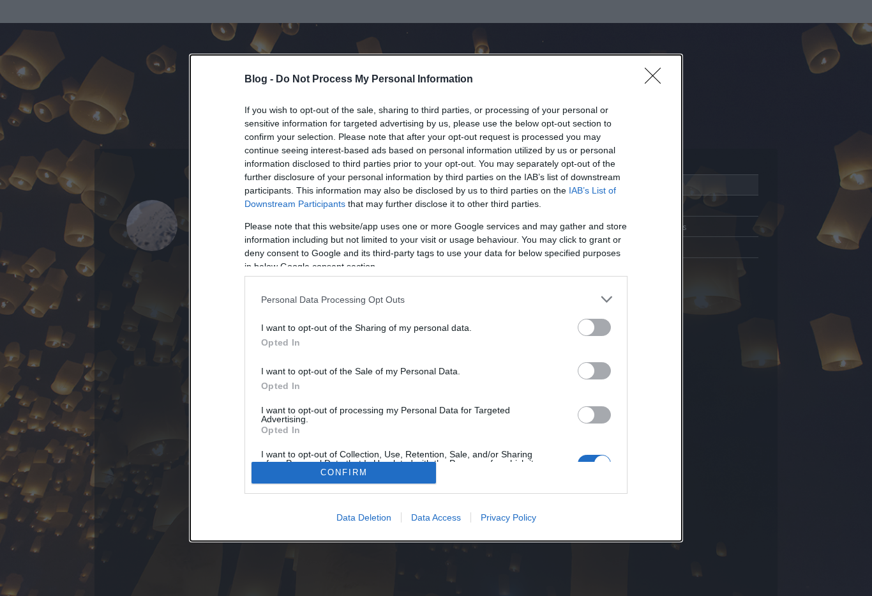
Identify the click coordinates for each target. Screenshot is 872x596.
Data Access (436, 517)
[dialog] (436, 298)
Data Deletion (363, 517)
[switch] (594, 327)
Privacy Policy (508, 517)
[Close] (657, 80)
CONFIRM (344, 472)
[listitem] (436, 299)
